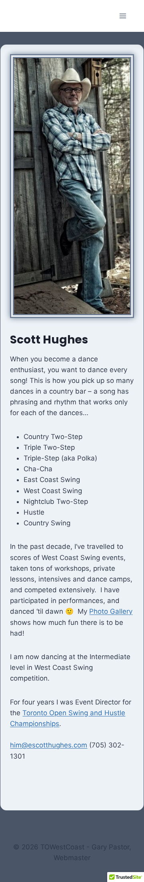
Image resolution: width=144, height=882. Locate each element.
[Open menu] (122, 16)
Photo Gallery (110, 611)
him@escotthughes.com (48, 745)
